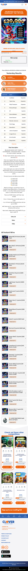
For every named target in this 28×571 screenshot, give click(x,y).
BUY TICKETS (6, 467)
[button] (24, 20)
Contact (3, 540)
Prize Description (13, 147)
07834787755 (5, 529)
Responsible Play (5, 542)
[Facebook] (3, 547)
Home (3, 516)
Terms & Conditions (6, 533)
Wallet (14, 516)
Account (25, 516)
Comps (8, 516)
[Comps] (8, 515)
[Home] (2, 515)
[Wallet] (13, 515)
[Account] (25, 515)
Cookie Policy (5, 538)
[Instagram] (6, 547)
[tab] (14, 238)
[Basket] (19, 515)
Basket (19, 516)
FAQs (13, 223)
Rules (13, 220)
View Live (14, 144)
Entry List (13, 216)
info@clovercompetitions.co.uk (8, 528)
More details (23, 569)
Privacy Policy (5, 536)
